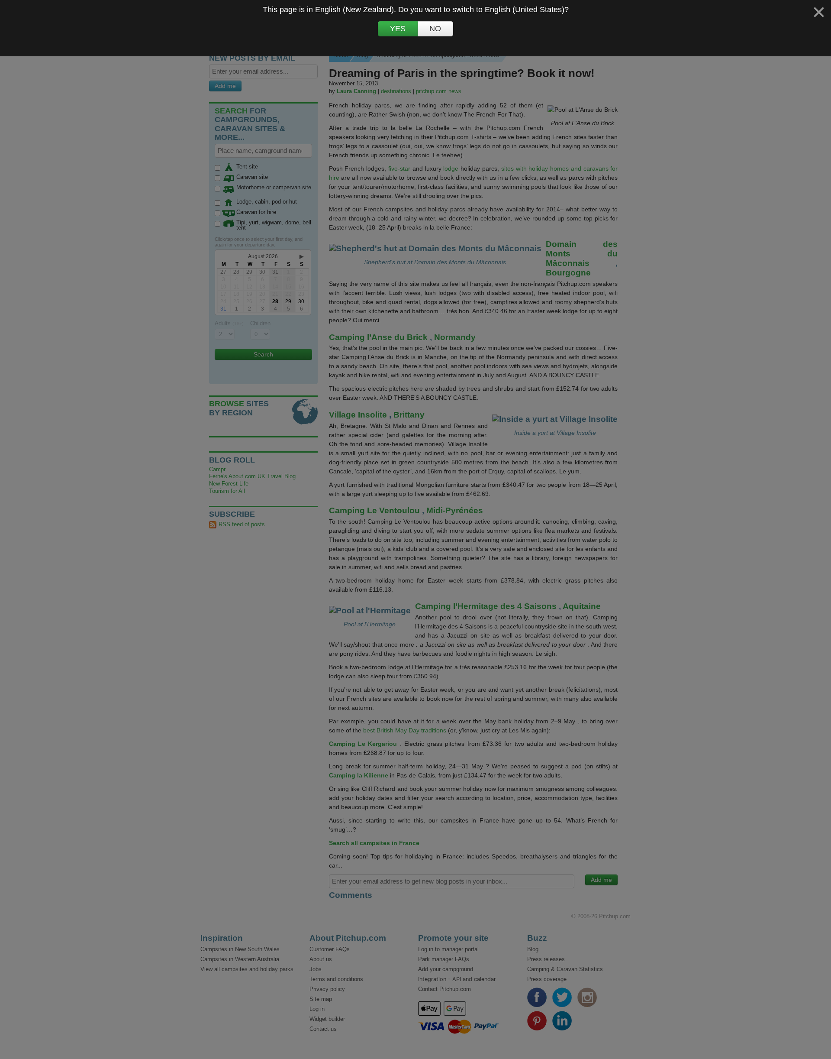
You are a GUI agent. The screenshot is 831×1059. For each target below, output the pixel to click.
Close (818, 12)
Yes (398, 29)
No (435, 29)
